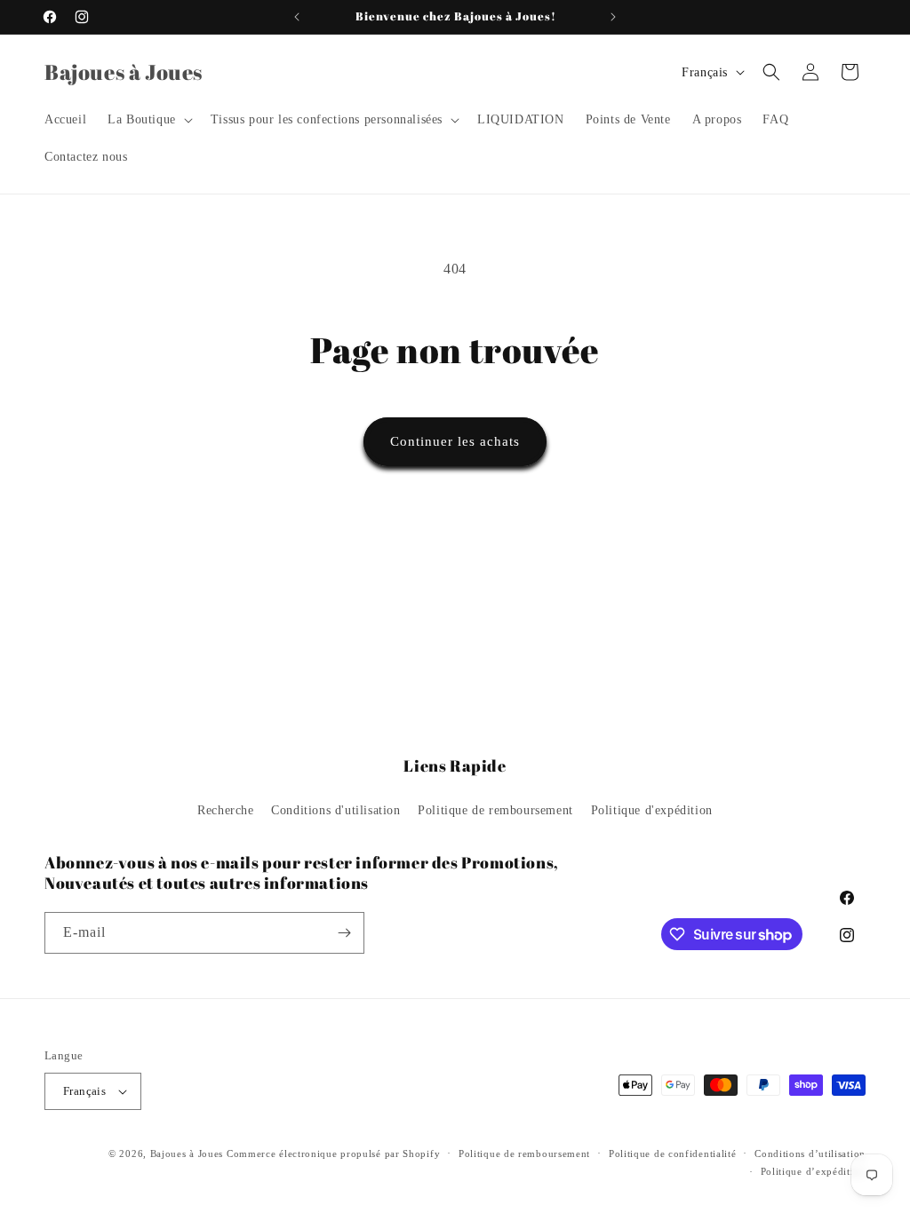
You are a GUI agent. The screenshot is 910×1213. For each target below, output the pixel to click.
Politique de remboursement (495, 810)
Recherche (225, 810)
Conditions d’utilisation (810, 1153)
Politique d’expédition (813, 1171)
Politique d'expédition (652, 810)
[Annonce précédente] (296, 17)
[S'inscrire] (343, 933)
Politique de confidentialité (673, 1153)
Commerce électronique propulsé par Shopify (333, 1153)
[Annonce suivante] (613, 17)
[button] (148, 120)
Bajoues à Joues (187, 1153)
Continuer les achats (455, 441)
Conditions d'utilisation (335, 810)
